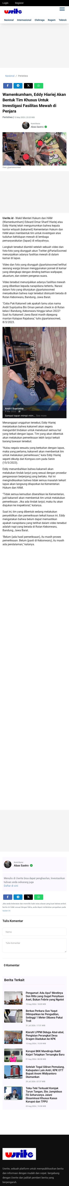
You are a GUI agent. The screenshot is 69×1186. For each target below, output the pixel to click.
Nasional (9, 20)
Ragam (51, 20)
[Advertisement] (34, 47)
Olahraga (40, 20)
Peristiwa (23, 76)
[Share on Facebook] (7, 86)
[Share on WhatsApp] (38, 86)
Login (5, 3)
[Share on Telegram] (18, 86)
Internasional (24, 20)
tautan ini (6, 911)
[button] (61, 8)
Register (19, 3)
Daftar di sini (11, 885)
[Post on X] (28, 86)
